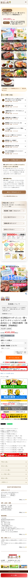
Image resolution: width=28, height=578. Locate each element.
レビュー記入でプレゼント (10, 217)
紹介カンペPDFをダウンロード (14, 192)
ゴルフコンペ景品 (21, 445)
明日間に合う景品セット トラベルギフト (9, 431)
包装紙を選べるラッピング (10, 223)
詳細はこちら (22, 499)
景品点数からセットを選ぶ (12, 435)
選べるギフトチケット (22, 441)
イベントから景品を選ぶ (12, 445)
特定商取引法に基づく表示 (14, 560)
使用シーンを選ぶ (6, 340)
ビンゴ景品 (20, 447)
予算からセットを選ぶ (11, 437)
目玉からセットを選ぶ (11, 439)
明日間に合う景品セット (12, 430)
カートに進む (14, 575)
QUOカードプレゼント (9, 229)
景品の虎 (12, 571)
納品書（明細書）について (9, 345)
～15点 (20, 435)
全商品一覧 (3, 443)
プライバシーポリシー (6, 561)
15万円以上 (20, 437)
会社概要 (3, 560)
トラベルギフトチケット (22, 439)
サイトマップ (17, 561)
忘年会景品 (20, 451)
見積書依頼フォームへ (7, 313)
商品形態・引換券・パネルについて (12, 210)
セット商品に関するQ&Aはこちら (11, 196)
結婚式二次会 (21, 449)
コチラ (14, 527)
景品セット (3, 428)
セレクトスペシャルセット (12, 428)
